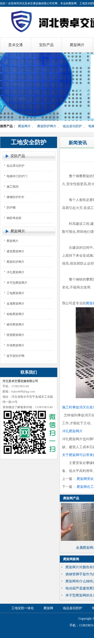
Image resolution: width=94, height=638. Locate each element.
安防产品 (17, 156)
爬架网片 (24, 126)
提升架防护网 (15, 355)
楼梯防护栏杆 (15, 197)
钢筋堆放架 (14, 218)
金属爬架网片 (15, 303)
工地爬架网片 (15, 293)
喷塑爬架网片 (15, 335)
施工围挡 (12, 186)
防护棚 (11, 207)
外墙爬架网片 (15, 345)
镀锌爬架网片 (15, 324)
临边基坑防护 (72, 126)
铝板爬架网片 (15, 314)
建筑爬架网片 (15, 251)
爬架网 (48, 608)
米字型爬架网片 (17, 282)
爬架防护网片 (46, 126)
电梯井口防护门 (17, 176)
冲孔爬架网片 (15, 272)
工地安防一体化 (22, 608)
